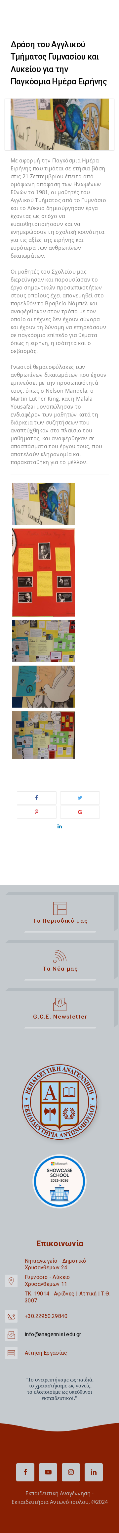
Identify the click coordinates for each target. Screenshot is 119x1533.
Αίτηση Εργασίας (46, 1353)
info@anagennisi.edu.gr (53, 1334)
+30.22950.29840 (46, 1316)
